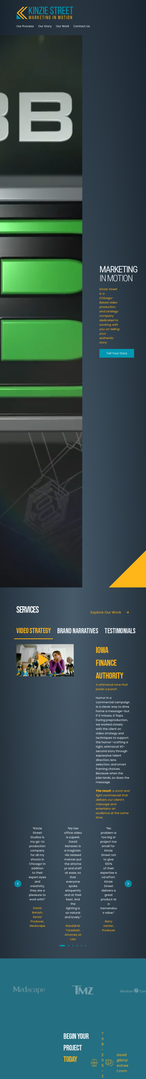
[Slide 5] (81, 946)
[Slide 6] (86, 946)
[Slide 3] (73, 946)
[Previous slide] (17, 883)
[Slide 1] (62, 946)
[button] (45, 660)
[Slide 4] (77, 946)
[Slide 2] (68, 946)
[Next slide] (128, 883)
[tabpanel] (73, 732)
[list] (73, 883)
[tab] (33, 631)
